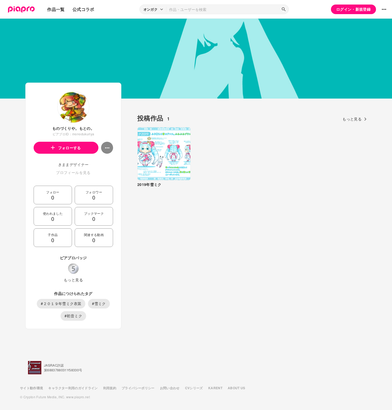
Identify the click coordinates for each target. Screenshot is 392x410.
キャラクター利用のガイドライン (73, 387)
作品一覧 (56, 9)
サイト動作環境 (31, 387)
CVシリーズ (194, 387)
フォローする (69, 147)
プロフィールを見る (73, 172)
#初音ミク (73, 315)
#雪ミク (99, 303)
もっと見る (73, 279)
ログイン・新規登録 (353, 9)
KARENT (215, 387)
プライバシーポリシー (138, 387)
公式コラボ (83, 9)
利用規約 (109, 387)
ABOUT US (236, 387)
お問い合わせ (170, 387)
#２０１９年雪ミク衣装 (61, 303)
